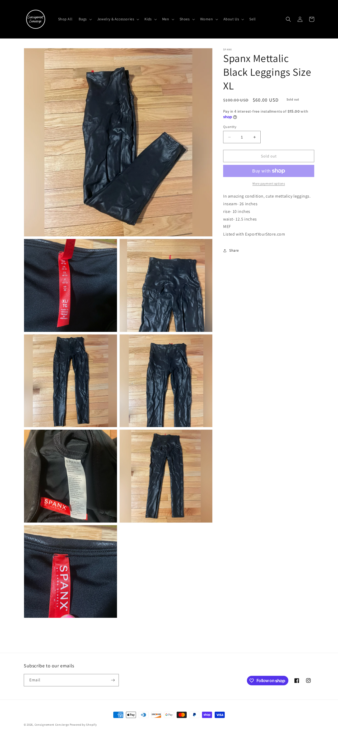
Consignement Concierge (52, 724)
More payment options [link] (268, 183)
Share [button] (234, 250)
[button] (85, 19)
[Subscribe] (113, 680)
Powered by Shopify (83, 724)
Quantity (229, 127)
